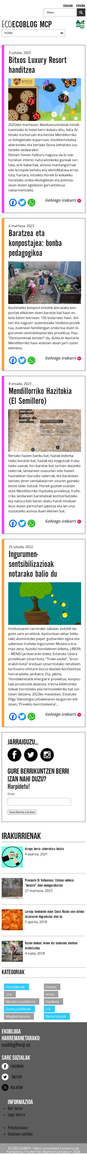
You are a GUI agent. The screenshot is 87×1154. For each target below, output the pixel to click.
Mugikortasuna (18, 1016)
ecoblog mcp (27, 24)
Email (11, 794)
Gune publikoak (18, 1009)
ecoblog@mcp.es (16, 1045)
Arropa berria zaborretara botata (44, 849)
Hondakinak (15, 986)
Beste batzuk (56, 1016)
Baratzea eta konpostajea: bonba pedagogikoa (35, 243)
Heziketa (52, 1001)
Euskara (68, 6)
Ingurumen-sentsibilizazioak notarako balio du (33, 564)
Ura (9, 994)
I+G (48, 1009)
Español (80, 6)
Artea (50, 994)
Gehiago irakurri (61, 200)
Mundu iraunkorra (20, 1001)
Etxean (51, 986)
